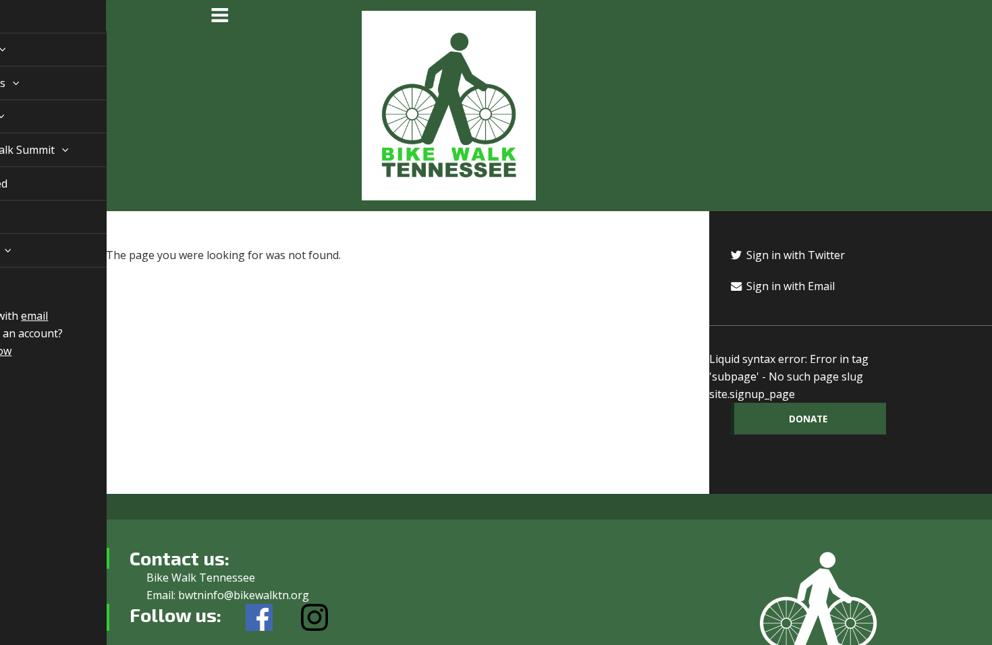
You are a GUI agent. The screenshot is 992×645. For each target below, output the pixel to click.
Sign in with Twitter (794, 255)
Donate (808, 418)
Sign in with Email (789, 286)
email (18, 315)
